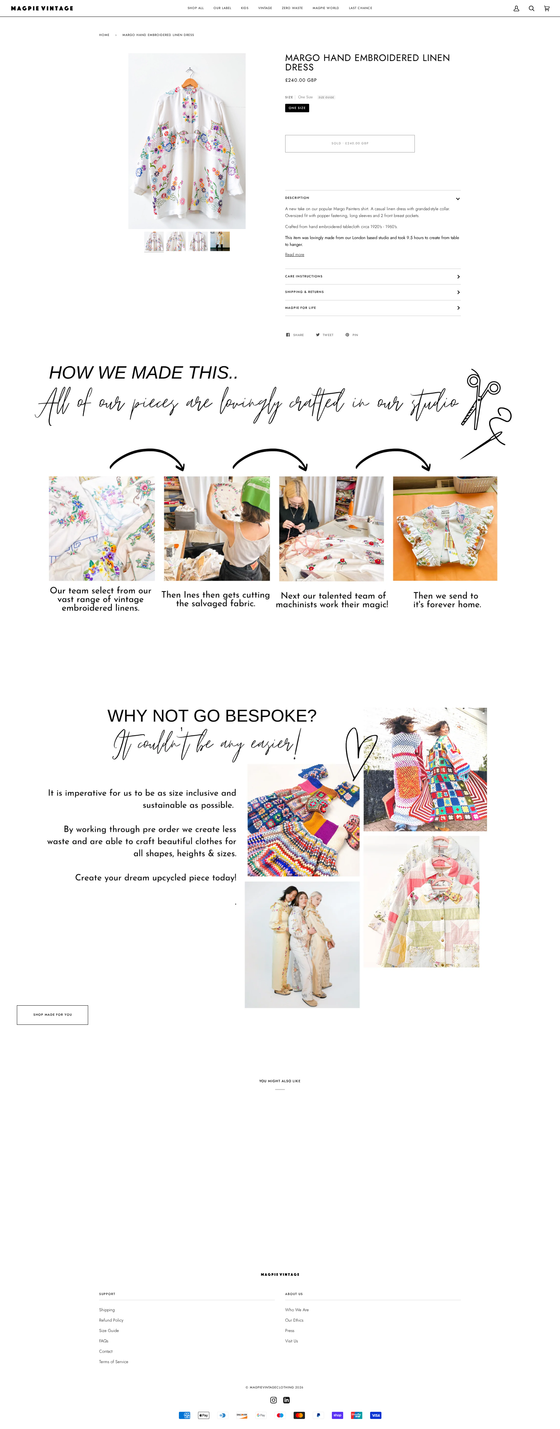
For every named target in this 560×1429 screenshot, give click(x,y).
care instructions (304, 276)
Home (104, 35)
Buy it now (350, 170)
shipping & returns (304, 292)
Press (289, 1330)
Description (297, 198)
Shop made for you (52, 1014)
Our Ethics (294, 1320)
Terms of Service (113, 1362)
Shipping (107, 1310)
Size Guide (326, 97)
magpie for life (300, 308)
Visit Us (291, 1341)
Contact (105, 1351)
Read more (294, 254)
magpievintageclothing (272, 1387)
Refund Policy (111, 1320)
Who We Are (297, 1310)
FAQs (103, 1341)
